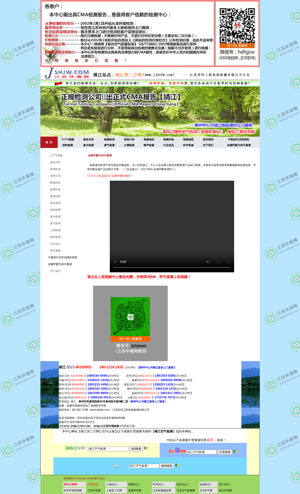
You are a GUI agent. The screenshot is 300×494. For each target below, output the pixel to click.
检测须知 (149, 139)
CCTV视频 (67, 139)
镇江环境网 (225, 490)
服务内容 (88, 139)
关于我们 (208, 145)
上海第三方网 (114, 490)
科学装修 (188, 145)
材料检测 (67, 145)
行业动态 (168, 145)
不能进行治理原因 (238, 139)
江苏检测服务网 (162, 490)
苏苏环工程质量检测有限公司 (132, 409)
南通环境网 (134, 490)
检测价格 (168, 139)
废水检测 (88, 145)
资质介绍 (129, 139)
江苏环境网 (94, 490)
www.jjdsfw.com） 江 (102, 409)
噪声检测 (149, 145)
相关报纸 (208, 139)
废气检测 (109, 145)
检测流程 (188, 139)
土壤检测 (129, 145)
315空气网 (206, 490)
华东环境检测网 (72, 490)
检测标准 (109, 139)
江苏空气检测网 (186, 490)
